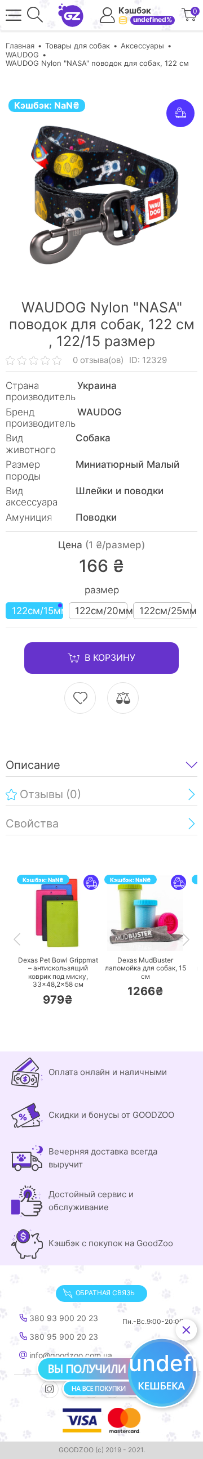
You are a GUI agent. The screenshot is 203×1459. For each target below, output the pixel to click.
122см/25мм (165, 610)
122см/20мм (101, 610)
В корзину (110, 657)
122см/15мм (37, 610)
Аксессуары (142, 45)
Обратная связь (105, 1292)
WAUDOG (22, 54)
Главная (20, 45)
